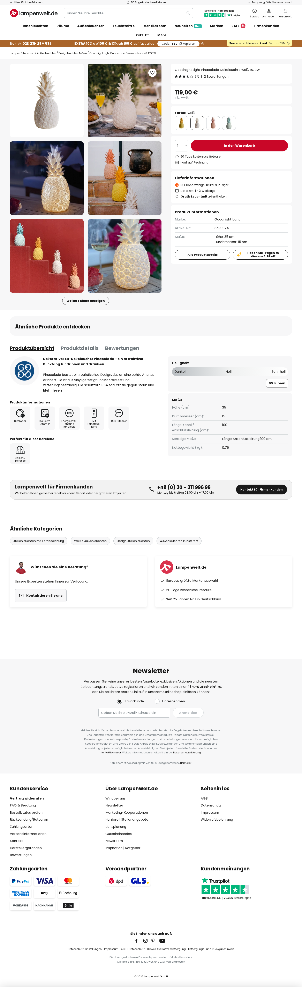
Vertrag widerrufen (27, 798)
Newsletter (114, 805)
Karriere (112, 819)
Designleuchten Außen (73, 53)
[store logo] (34, 13)
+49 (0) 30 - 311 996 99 (184, 487)
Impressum (210, 812)
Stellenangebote (134, 819)
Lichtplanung (115, 826)
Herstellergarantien (26, 848)
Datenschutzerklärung (187, 752)
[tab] (32, 348)
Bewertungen (122, 348)
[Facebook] (139, 940)
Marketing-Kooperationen (126, 812)
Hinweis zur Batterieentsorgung (166, 949)
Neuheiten (188, 26)
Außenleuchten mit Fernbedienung (38, 541)
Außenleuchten (46, 53)
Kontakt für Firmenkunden (261, 489)
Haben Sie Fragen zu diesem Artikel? (263, 254)
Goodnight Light (227, 219)
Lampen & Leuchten (22, 53)
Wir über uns (115, 798)
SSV (178, 44)
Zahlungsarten (21, 826)
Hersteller (185, 763)
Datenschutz (211, 805)
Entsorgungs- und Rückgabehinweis (211, 949)
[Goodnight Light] (24, 370)
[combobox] (128, 13)
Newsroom (114, 840)
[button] (47, 178)
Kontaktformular (111, 752)
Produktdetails (80, 348)
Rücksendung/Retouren (29, 819)
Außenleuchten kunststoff (179, 541)
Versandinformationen (28, 833)
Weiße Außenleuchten (90, 541)
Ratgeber (133, 848)
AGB (204, 798)
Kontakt (16, 840)
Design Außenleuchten (133, 541)
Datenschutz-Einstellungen (85, 949)
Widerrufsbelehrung (217, 819)
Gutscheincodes (118, 833)
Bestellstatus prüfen (26, 812)
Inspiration (113, 848)
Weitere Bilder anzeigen (86, 301)
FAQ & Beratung (23, 805)
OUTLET (142, 35)
